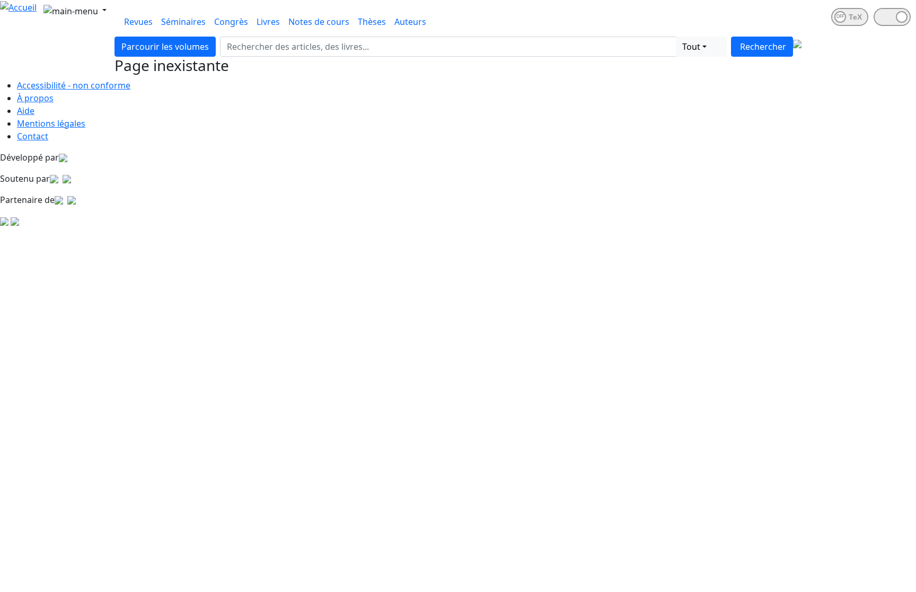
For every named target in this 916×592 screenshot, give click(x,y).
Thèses (372, 22)
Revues (138, 22)
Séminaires (183, 22)
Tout (691, 46)
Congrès (231, 22)
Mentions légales (51, 123)
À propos (35, 98)
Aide (25, 111)
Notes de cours (318, 22)
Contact (32, 136)
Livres (268, 22)
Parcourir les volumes (165, 46)
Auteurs (410, 22)
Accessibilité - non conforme (73, 85)
